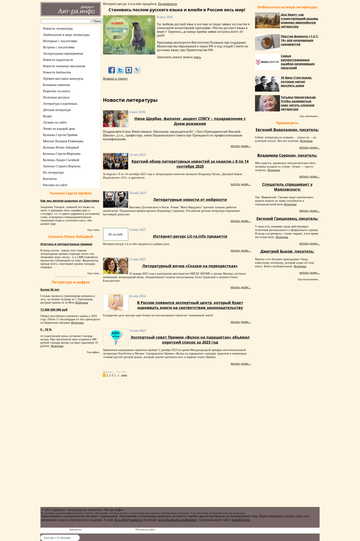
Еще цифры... (94, 352)
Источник (81, 302)
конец (124, 375)
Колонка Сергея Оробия (60, 135)
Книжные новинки (56, 85)
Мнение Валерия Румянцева (63, 141)
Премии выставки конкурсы (63, 78)
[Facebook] (111, 70)
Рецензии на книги (56, 91)
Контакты (50, 178)
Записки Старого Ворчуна (61, 166)
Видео (47, 116)
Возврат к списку (115, 78)
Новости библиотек (57, 72)
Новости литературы (58, 28)
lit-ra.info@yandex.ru (128, 520)
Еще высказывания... (309, 279)
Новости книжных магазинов (64, 66)
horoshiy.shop (241, 520)
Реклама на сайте (55, 185)
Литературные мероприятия (63, 53)
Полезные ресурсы (56, 97)
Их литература (53, 172)
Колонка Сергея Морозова (61, 153)
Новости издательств (58, 60)
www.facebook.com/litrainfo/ (177, 520)
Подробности (167, 4)
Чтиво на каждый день (59, 128)
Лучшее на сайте (55, 122)
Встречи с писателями (59, 47)
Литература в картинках (60, 103)
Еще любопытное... (310, 116)
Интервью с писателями (60, 41)
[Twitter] (120, 70)
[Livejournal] (137, 70)
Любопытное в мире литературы (66, 35)
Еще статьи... (94, 229)
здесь (197, 57)
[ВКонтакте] (128, 70)
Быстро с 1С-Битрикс (57, 538)
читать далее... (240, 146)
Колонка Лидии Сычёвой (61, 160)
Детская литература (57, 110)
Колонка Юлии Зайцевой (61, 147)
